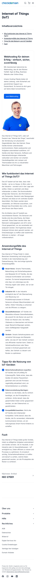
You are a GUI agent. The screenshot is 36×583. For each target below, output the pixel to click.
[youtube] (12, 576)
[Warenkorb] (29, 3)
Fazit (5, 44)
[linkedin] (17, 576)
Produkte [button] (6, 513)
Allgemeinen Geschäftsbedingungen (18, 572)
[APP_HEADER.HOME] (10, 3)
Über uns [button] (6, 508)
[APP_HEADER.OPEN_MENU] (32, 3)
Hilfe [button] (4, 518)
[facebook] (3, 576)
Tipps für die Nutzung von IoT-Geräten (18, 41)
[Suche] (25, 3)
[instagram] (7, 576)
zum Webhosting (12, 96)
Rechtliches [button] (7, 523)
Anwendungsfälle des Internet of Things (18, 38)
